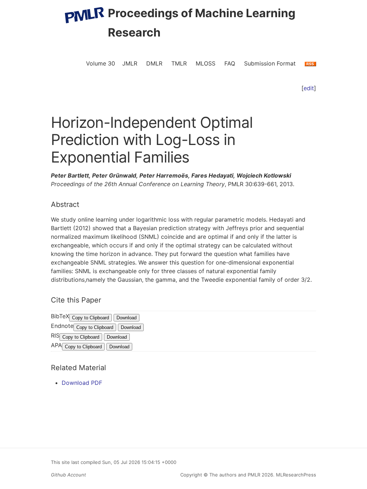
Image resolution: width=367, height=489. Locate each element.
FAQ (229, 63)
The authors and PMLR (234, 475)
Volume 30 (100, 63)
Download (126, 317)
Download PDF (82, 382)
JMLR (129, 63)
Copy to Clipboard (90, 317)
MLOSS (205, 63)
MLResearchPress (295, 475)
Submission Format (270, 63)
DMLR (154, 63)
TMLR (179, 63)
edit (309, 88)
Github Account (68, 475)
